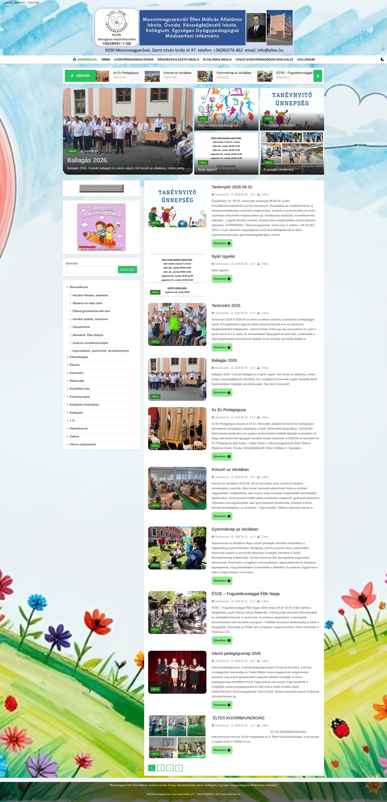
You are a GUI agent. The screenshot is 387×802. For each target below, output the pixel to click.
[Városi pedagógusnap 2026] (254, 78)
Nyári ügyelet (207, 169)
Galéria (74, 436)
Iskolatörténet (81, 327)
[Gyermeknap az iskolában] (119, 78)
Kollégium (306, 59)
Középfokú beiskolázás (84, 404)
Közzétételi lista (79, 388)
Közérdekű (76, 372)
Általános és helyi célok (87, 303)
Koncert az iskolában (230, 469)
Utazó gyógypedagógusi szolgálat (264, 59)
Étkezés (75, 364)
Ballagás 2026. (225, 360)
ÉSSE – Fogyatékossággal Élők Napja (216, 72)
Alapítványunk (79, 428)
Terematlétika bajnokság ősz (218, 125)
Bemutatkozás (79, 287)
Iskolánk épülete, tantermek (90, 319)
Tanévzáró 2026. (226, 305)
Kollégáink (76, 412)
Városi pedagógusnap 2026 (284, 72)
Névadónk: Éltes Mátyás (88, 335)
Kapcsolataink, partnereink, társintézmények (101, 350)
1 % (72, 420)
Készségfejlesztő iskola (178, 59)
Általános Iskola (217, 59)
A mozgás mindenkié (278, 169)
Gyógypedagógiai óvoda (134, 59)
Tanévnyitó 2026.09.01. (99, 155)
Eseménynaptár (80, 396)
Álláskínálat (77, 380)
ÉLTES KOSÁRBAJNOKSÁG (238, 718)
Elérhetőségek (79, 357)
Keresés (72, 263)
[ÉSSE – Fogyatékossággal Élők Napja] (179, 78)
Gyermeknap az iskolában (148, 72)
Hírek (107, 58)
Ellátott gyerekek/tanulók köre (91, 311)
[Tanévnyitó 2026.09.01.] (128, 131)
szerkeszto (222, 194)
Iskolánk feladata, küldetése (90, 295)
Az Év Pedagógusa (229, 410)
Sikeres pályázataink (83, 444)
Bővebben (220, 243)
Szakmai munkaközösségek (90, 342)
